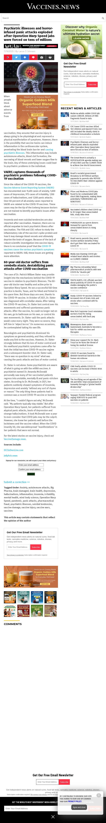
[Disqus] (31, 662)
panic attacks (30, 501)
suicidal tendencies (42, 504)
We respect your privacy (39, 794)
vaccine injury (28, 507)
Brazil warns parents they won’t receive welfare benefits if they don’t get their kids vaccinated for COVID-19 (85, 242)
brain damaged (21, 491)
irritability (49, 494)
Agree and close (79, 807)
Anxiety (23, 487)
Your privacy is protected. (15, 555)
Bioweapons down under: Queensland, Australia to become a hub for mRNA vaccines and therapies (85, 328)
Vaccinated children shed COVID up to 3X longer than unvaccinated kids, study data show (85, 212)
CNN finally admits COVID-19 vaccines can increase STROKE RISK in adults (86, 368)
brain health (36, 491)
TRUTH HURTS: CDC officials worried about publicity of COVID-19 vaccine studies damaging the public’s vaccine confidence (86, 284)
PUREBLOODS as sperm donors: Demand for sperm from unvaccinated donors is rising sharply (84, 227)
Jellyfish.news (11, 455)
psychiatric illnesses (20, 504)
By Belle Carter (85, 168)
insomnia (38, 494)
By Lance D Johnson (86, 153)
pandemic (16, 501)
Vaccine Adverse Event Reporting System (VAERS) (29, 187)
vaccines (8, 510)
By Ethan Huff (84, 121)
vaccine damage (12, 507)
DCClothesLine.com (13, 450)
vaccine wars (43, 507)
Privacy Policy (75, 801)
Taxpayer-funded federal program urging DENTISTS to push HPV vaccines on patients (85, 397)
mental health (11, 497)
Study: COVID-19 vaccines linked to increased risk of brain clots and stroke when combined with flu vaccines (85, 300)
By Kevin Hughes (85, 137)
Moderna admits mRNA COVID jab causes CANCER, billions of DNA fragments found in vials (85, 116)
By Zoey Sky (84, 306)
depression (49, 491)
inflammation (26, 494)
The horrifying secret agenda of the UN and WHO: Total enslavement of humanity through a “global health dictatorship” (86, 383)
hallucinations (11, 494)
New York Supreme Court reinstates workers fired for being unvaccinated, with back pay (86, 314)
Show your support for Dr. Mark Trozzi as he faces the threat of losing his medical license (84, 342)
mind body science (29, 497)
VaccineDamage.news (15, 439)
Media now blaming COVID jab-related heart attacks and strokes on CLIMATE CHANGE (85, 256)
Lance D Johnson (26, 51)
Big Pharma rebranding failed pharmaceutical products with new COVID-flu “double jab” (85, 269)
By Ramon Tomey (86, 335)
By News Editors (85, 348)
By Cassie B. (84, 233)
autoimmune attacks (38, 487)
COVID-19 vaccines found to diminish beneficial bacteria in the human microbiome (85, 355)
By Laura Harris (85, 186)
